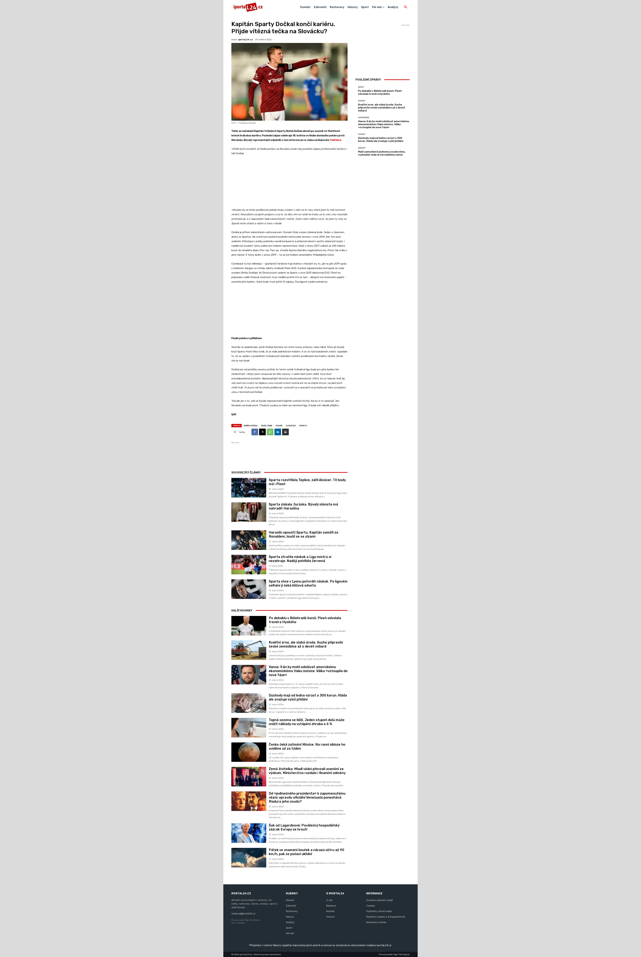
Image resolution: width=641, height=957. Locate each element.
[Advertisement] (289, 183)
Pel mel (290, 933)
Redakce (331, 905)
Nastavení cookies (376, 922)
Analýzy (290, 922)
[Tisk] (285, 432)
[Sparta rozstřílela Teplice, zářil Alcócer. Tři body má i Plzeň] (248, 487)
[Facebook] (254, 432)
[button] (406, 7)
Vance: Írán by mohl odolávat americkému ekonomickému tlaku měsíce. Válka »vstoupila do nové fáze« (308, 671)
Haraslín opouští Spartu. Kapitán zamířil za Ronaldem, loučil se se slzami (303, 534)
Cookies (370, 905)
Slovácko (291, 425)
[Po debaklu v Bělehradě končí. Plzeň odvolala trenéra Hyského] (248, 625)
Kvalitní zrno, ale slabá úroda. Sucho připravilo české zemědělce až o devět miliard (306, 644)
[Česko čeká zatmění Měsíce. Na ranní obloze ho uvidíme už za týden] (248, 752)
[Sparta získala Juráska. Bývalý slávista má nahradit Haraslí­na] (248, 512)
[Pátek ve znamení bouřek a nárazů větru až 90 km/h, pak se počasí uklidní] (248, 857)
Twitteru (335, 140)
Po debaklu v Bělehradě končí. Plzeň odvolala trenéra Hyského (380, 92)
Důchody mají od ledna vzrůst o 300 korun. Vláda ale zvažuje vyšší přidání (380, 140)
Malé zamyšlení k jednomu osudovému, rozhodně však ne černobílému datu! (381, 153)
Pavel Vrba (266, 425)
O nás (329, 900)
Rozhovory (292, 911)
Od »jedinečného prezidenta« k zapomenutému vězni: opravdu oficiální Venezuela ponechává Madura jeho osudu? (307, 797)
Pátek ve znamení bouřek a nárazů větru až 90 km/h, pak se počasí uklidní (306, 852)
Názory (362, 148)
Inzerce (330, 916)
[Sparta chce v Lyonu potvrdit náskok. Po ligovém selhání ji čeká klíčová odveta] (248, 589)
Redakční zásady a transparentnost (385, 916)
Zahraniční (363, 117)
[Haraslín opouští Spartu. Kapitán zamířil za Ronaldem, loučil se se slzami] (248, 540)
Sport (361, 87)
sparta (303, 425)
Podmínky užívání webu (379, 911)
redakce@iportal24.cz (243, 913)
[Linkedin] (277, 432)
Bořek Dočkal (251, 425)
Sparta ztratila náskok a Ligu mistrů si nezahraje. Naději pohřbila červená (300, 559)
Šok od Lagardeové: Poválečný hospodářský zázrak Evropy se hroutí (304, 827)
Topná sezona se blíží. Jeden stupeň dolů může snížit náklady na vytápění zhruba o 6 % (307, 722)
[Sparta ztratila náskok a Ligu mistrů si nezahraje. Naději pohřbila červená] (248, 564)
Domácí (361, 101)
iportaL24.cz (245, 39)
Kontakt (330, 911)
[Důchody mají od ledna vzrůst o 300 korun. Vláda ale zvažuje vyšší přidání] (248, 703)
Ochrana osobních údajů (379, 900)
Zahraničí (291, 905)
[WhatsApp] (270, 432)
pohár (279, 425)
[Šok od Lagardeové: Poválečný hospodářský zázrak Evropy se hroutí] (248, 833)
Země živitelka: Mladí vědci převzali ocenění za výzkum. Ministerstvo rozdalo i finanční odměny (307, 771)
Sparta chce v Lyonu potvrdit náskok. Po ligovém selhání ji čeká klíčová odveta (308, 583)
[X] (262, 432)
